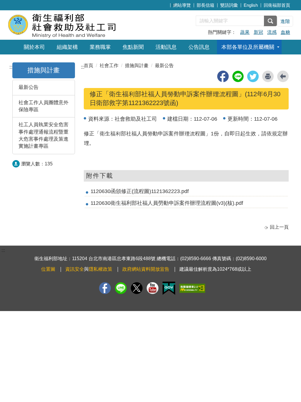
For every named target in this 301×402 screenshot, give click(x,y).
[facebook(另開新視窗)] (223, 76)
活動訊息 (166, 47)
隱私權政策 (100, 269)
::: (173, 4)
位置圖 (48, 269)
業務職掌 (100, 47)
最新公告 (29, 87)
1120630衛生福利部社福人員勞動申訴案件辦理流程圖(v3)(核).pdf (167, 203)
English (251, 5)
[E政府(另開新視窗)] (169, 288)
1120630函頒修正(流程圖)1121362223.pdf (140, 191)
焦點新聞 (133, 47)
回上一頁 (279, 227)
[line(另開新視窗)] (238, 76)
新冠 (258, 32)
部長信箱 (205, 5)
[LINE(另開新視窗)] (121, 288)
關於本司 (34, 47)
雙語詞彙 (229, 5)
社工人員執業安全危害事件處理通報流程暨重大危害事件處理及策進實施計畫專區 (43, 135)
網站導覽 (182, 5)
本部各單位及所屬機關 (247, 47)
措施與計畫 (43, 70)
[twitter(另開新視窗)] (253, 76)
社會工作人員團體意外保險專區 (43, 106)
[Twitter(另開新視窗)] (137, 288)
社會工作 (109, 65)
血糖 (285, 32)
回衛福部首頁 (277, 5)
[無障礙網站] (192, 288)
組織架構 (67, 47)
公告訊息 (199, 47)
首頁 (88, 65)
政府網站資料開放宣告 (145, 269)
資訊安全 (74, 269)
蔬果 (245, 32)
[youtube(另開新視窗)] (152, 288)
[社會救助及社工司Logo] (79, 24)
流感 (272, 32)
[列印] (268, 76)
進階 (285, 21)
